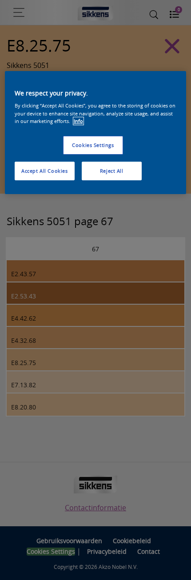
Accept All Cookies (44, 170)
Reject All (111, 170)
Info (78, 121)
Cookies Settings (93, 145)
